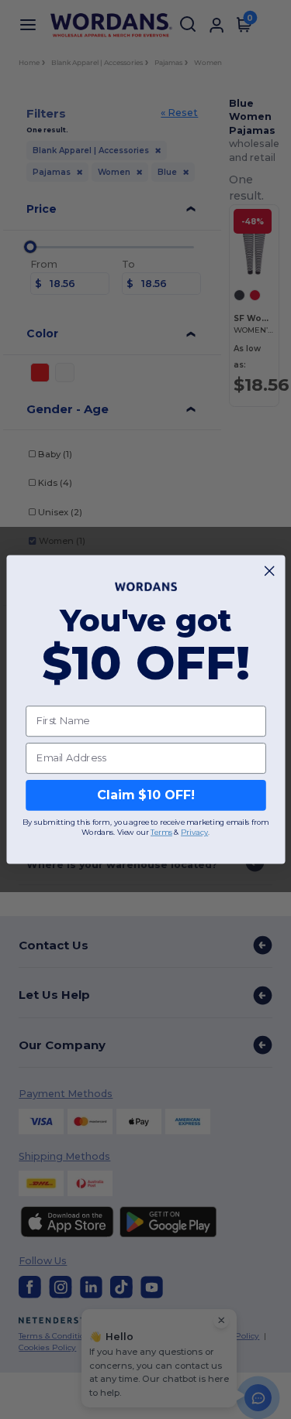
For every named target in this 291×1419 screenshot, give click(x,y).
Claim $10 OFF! (145, 795)
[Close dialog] (269, 571)
